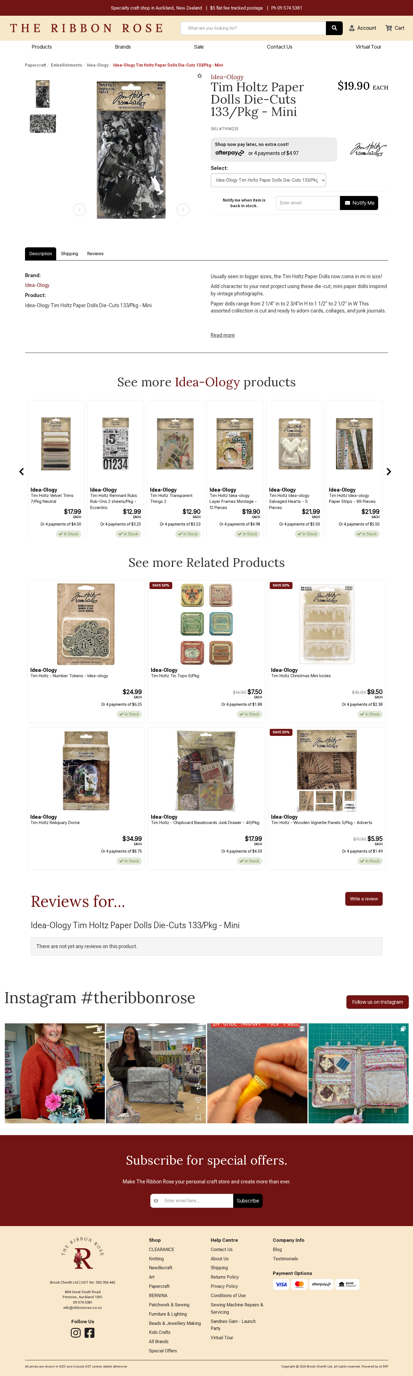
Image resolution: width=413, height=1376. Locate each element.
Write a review (364, 899)
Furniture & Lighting (168, 1314)
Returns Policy (225, 1277)
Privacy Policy (224, 1286)
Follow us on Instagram (377, 1002)
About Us (220, 1258)
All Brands (159, 1341)
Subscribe (248, 1201)
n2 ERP (383, 1366)
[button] (363, 28)
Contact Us (279, 47)
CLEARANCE (161, 1249)
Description (40, 253)
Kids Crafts (160, 1332)
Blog (277, 1249)
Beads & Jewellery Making (175, 1323)
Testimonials (285, 1258)
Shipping (69, 253)
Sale (199, 47)
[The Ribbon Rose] (86, 28)
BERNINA (158, 1295)
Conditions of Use (228, 1295)
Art (152, 1277)
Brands (123, 47)
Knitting (156, 1258)
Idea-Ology (97, 65)
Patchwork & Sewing (169, 1304)
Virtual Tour (368, 47)
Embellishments (66, 65)
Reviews (95, 253)
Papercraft (35, 65)
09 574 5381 (289, 8)
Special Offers (163, 1351)
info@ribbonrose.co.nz (82, 1308)
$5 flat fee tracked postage (236, 8)
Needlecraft (160, 1267)
